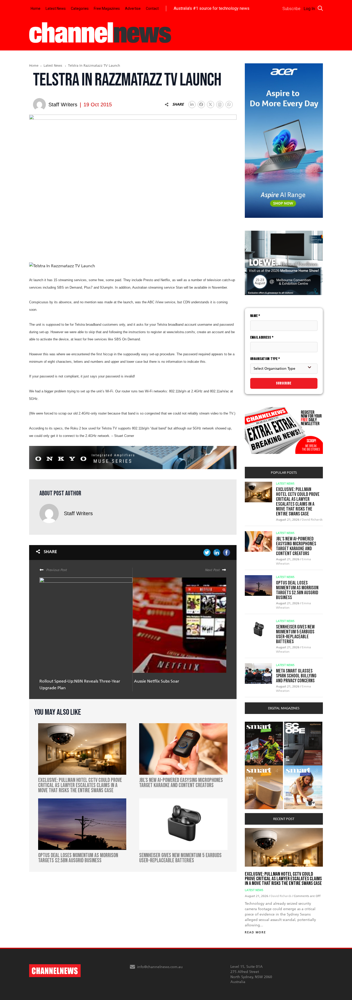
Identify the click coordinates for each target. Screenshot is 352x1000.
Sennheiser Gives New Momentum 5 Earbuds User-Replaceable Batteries (295, 634)
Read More (255, 932)
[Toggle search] (320, 8)
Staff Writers (78, 513)
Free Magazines (107, 8)
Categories (80, 8)
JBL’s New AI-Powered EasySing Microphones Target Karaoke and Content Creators (296, 546)
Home (35, 8)
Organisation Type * (265, 359)
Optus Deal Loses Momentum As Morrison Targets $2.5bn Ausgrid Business (297, 590)
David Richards (312, 519)
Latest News (56, 8)
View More (255, 724)
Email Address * (262, 337)
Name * (255, 316)
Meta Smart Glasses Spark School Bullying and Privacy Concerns (296, 676)
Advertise (133, 8)
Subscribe (283, 383)
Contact (152, 8)
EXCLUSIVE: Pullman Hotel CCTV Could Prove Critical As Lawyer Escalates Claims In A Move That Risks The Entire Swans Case (298, 501)
